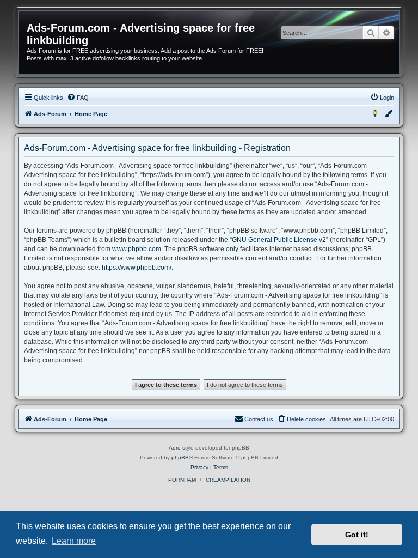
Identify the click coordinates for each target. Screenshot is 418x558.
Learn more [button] (74, 540)
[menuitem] (78, 97)
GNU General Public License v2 (279, 240)
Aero (175, 448)
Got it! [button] (356, 534)
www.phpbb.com (136, 249)
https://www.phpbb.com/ (136, 267)
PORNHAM (182, 480)
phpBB (180, 457)
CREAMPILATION (228, 480)
